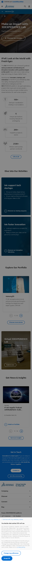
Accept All (7, 558)
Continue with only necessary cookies (13, 519)
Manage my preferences (11, 553)
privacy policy (21, 547)
